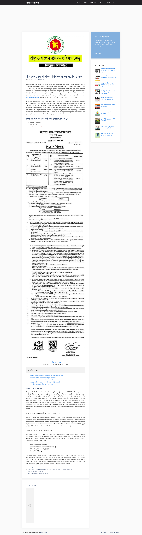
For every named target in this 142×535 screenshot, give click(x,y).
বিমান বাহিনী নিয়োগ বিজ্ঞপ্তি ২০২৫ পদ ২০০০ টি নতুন (107, 134)
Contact (108, 2)
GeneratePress (44, 532)
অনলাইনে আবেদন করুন (55, 362)
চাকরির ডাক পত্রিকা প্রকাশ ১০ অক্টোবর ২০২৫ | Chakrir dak (44, 380)
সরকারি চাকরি (30, 468)
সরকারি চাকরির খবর (32, 2)
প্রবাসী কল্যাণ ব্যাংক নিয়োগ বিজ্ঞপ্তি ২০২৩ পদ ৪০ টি (38, 473)
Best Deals (93, 2)
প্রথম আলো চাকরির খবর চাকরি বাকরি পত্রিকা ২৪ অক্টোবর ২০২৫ (44, 378)
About (85, 2)
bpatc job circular (67, 469)
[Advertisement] (71, 17)
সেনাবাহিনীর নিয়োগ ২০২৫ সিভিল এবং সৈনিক (108, 120)
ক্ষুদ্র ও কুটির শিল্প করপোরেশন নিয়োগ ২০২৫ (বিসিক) (107, 127)
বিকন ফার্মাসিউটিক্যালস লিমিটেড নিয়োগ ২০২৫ (108, 105)
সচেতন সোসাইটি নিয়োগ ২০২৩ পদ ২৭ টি (35, 471)
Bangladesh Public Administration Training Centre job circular (45, 469)
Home (78, 2)
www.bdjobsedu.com (32, 97)
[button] (114, 2)
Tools (100, 2)
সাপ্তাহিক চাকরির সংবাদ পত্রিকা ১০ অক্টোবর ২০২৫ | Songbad (45, 382)
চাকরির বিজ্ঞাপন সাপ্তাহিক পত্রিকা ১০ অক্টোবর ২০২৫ (41, 384)
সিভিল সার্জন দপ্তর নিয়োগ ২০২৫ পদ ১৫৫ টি (108, 112)
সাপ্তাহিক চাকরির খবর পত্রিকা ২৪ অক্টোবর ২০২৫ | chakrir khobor (46, 376)
